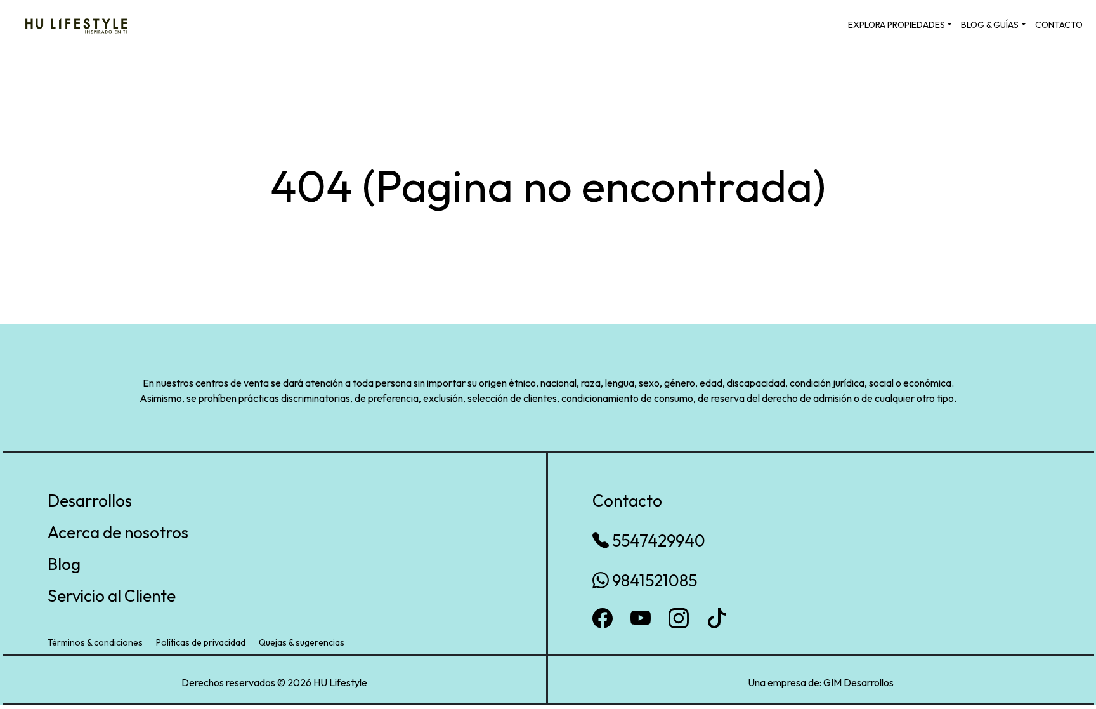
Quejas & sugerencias (301, 642)
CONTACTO (1059, 24)
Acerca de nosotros (118, 532)
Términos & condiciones (95, 642)
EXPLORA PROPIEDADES (896, 24)
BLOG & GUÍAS (990, 24)
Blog (64, 563)
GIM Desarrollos (858, 682)
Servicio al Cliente (112, 595)
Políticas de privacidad (200, 642)
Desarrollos (90, 500)
